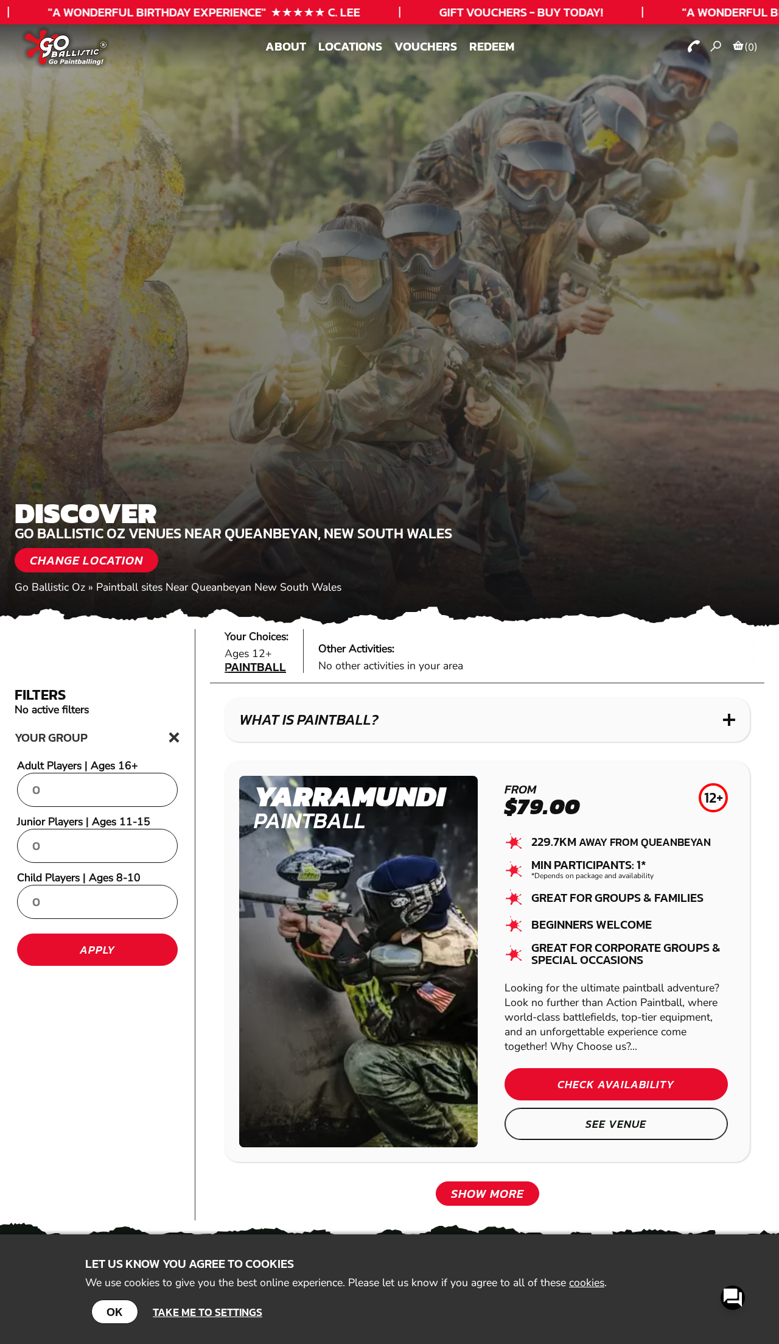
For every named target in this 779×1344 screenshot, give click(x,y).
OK (115, 1312)
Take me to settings (207, 1312)
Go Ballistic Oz (50, 587)
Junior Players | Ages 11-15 (83, 821)
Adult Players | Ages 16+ (77, 765)
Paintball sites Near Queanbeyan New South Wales (218, 587)
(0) (751, 47)
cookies (586, 1282)
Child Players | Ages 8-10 (79, 877)
